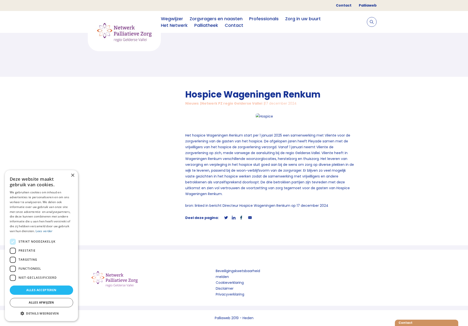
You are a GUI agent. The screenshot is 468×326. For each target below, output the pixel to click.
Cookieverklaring (230, 282)
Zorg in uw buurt (303, 19)
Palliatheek (206, 25)
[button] (41, 313)
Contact (343, 5)
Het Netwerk (174, 25)
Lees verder (44, 231)
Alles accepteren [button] (41, 290)
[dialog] (41, 245)
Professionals (264, 19)
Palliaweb (368, 5)
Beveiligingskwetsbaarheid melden (238, 273)
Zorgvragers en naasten (216, 19)
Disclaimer (225, 288)
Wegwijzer (172, 19)
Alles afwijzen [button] (41, 302)
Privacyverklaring (230, 294)
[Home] (124, 32)
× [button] (72, 175)
